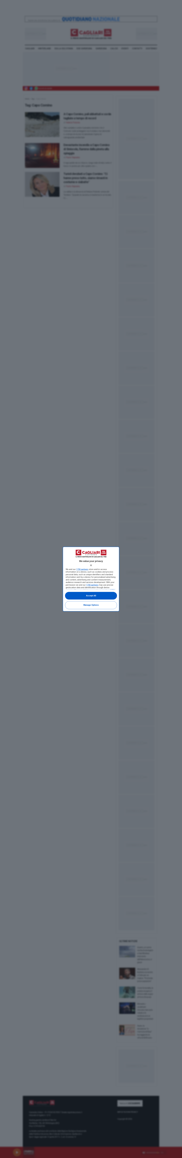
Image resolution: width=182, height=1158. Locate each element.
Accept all (91, 595)
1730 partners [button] (82, 569)
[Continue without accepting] (91, 565)
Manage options (91, 605)
